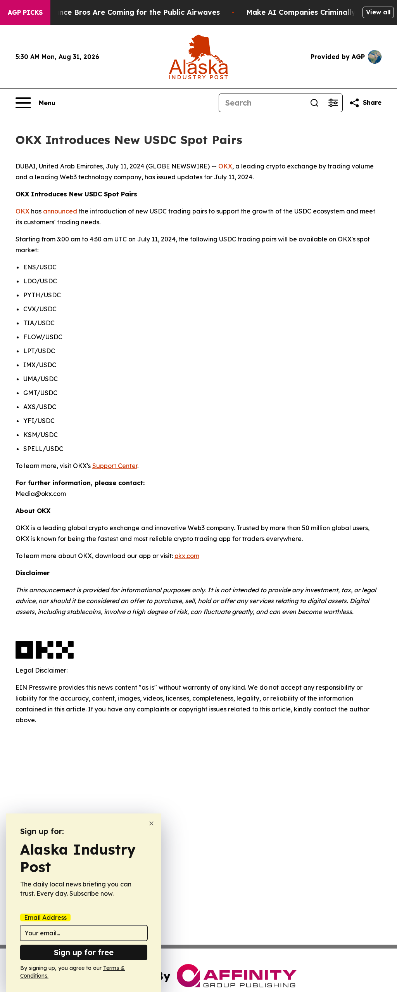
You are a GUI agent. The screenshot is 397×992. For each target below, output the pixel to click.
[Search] (314, 103)
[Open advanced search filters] (333, 103)
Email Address (45, 917)
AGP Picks (25, 12)
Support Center (114, 466)
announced (60, 211)
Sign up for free (84, 952)
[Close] (151, 823)
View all (378, 12)
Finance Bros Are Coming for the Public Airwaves (132, 12)
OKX (225, 166)
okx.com (186, 556)
